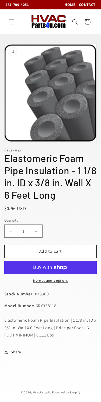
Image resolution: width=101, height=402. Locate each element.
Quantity (11, 220)
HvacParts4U (42, 392)
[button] (11, 22)
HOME (70, 4)
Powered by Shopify (66, 392)
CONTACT (87, 4)
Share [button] (16, 351)
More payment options (50, 280)
